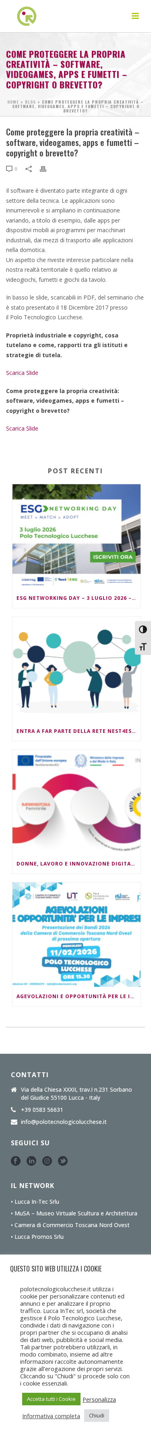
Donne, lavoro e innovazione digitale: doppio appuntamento (79, 863)
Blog (30, 102)
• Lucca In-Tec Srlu (35, 1201)
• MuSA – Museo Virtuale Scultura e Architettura (74, 1213)
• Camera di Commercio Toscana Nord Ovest (70, 1225)
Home (13, 102)
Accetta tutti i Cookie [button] (51, 1398)
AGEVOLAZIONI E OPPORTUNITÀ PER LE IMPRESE (79, 996)
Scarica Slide (22, 373)
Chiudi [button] (96, 1415)
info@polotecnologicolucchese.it (64, 1122)
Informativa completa (51, 1415)
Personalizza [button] (99, 1399)
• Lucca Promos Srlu (37, 1236)
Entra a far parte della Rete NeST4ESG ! (78, 731)
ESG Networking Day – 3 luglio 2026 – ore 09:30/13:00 (79, 598)
